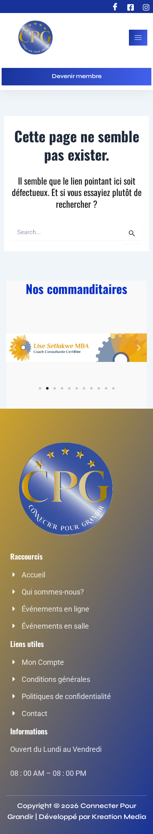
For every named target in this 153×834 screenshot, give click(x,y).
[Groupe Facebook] (130, 7)
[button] (14, 348)
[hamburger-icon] (138, 38)
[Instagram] (146, 7)
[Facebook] (115, 7)
